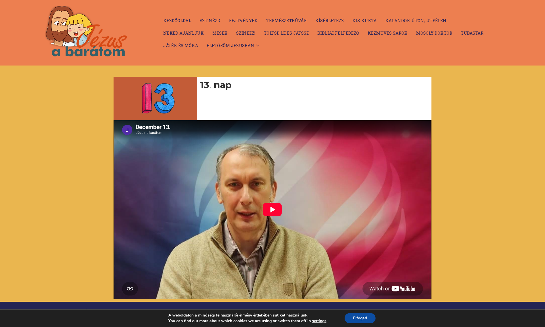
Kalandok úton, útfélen (416, 20)
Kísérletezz (329, 20)
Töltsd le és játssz (286, 33)
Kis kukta (364, 20)
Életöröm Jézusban (230, 45)
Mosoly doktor (434, 33)
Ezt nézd (210, 20)
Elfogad (360, 318)
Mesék (220, 33)
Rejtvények (243, 20)
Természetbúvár (286, 20)
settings (319, 321)
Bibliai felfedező (338, 33)
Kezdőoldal (177, 20)
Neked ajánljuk (183, 33)
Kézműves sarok (388, 33)
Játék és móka (180, 45)
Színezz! (245, 33)
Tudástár (472, 33)
